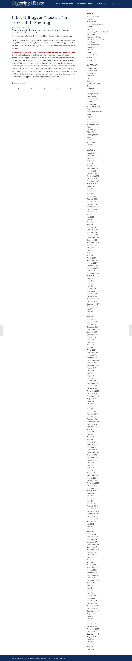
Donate (90, 27)
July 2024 (90, 217)
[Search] (105, 4)
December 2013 (92, 542)
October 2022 (92, 271)
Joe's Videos (91, 104)
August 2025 (91, 184)
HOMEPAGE (91, 34)
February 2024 (92, 230)
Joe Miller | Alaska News (96, 39)
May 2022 (90, 283)
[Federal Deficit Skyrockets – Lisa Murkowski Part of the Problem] (1, 330)
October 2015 (92, 486)
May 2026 (90, 161)
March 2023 (91, 258)
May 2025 (90, 191)
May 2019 (90, 375)
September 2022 (93, 273)
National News (92, 47)
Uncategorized (92, 135)
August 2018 (91, 399)
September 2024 (93, 212)
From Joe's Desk (93, 94)
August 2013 (91, 552)
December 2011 (92, 603)
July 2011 (90, 616)
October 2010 (92, 631)
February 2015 (92, 506)
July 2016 (90, 462)
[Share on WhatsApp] (44, 89)
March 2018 (91, 411)
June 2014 (90, 526)
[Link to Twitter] (115, 3)
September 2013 (93, 550)
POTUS (89, 119)
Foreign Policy (92, 91)
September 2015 (93, 488)
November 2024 (93, 207)
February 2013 (92, 567)
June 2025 (90, 189)
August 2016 (91, 460)
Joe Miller (27, 27)
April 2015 (90, 501)
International (92, 99)
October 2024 (92, 209)
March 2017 (91, 442)
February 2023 (92, 260)
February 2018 (92, 414)
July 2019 (90, 370)
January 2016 (92, 478)
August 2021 (91, 306)
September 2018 (93, 396)
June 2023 (90, 250)
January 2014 (92, 539)
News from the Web (94, 112)
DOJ (88, 78)
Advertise (90, 19)
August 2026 (91, 153)
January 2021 (92, 324)
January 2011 (92, 624)
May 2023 (90, 253)
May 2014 (90, 529)
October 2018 (92, 393)
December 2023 (92, 235)
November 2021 (93, 299)
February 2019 (92, 383)
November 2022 (93, 268)
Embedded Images (93, 83)
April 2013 (90, 562)
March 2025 (91, 196)
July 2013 (90, 555)
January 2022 (92, 294)
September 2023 (93, 242)
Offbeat (90, 50)
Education (90, 81)
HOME (89, 29)
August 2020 (91, 337)
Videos (89, 57)
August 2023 (91, 245)
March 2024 (91, 227)
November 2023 (93, 237)
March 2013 (91, 565)
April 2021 (90, 317)
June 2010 (90, 642)
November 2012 (93, 575)
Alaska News (91, 22)
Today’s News (92, 55)
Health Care (91, 96)
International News (94, 37)
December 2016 (92, 450)
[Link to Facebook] (118, 3)
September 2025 (93, 181)
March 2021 (91, 319)
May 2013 (90, 560)
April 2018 (90, 409)
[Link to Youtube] (112, 3)
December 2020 (92, 327)
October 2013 (92, 547)
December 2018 (92, 388)
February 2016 (92, 475)
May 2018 (90, 406)
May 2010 (90, 644)
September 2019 (93, 365)
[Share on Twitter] (31, 89)
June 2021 (90, 312)
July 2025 (90, 186)
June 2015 (90, 496)
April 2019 (90, 378)
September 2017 (93, 427)
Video (89, 140)
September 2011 (93, 611)
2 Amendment (92, 71)
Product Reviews (93, 124)
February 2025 (92, 199)
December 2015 (92, 480)
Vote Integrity (92, 142)
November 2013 (93, 544)
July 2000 (90, 649)
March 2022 (91, 289)
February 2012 (92, 598)
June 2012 (90, 588)
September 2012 (93, 580)
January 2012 (92, 601)
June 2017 (90, 434)
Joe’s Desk (91, 42)
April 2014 (90, 532)
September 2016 (93, 457)
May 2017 (90, 437)
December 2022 (92, 266)
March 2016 (91, 473)
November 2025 (93, 176)
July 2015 (90, 493)
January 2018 (92, 416)
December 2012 (92, 573)
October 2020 (92, 332)
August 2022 (91, 276)
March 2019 (91, 381)
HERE (63, 658)
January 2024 (92, 232)
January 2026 (92, 171)
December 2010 (92, 626)
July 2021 (90, 309)
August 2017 (91, 429)
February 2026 (92, 168)
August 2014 (91, 521)
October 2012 (92, 578)
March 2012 (91, 596)
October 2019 (92, 363)
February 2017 (92, 445)
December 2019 (92, 358)
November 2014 (93, 514)
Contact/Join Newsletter (96, 24)
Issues (89, 101)
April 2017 (90, 439)
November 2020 (93, 329)
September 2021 (93, 304)
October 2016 (92, 455)
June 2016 (90, 465)
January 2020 (92, 355)
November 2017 (93, 422)
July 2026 (90, 155)
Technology (91, 129)
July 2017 (90, 432)
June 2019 (90, 373)
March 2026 (91, 166)
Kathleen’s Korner (93, 45)
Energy (89, 86)
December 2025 (92, 173)
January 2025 (92, 202)
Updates (90, 137)
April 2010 (90, 647)
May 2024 (90, 222)
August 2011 (91, 613)
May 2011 (90, 621)
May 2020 (90, 345)
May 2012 (90, 590)
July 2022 (90, 278)
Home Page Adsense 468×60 (97, 32)
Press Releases (92, 122)
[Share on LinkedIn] (57, 89)
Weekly (89, 145)
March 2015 (91, 503)
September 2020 (93, 335)
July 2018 (90, 401)
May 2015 (90, 498)
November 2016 (93, 452)
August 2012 (91, 583)
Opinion (90, 52)
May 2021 (90, 314)
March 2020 (91, 350)
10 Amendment (92, 68)
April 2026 (90, 163)
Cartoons (90, 76)
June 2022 (90, 281)
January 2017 (92, 447)
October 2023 (92, 240)
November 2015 (93, 483)
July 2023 (90, 248)
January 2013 (92, 570)
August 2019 (91, 368)
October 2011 (92, 608)
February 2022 (92, 291)
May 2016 (90, 468)
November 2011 (93, 606)
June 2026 (90, 158)
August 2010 (91, 637)
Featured (90, 88)
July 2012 (90, 585)
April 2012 (90, 593)
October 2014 (92, 516)
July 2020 (90, 340)
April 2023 (90, 255)
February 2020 (92, 353)
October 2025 (92, 179)
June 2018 (90, 404)
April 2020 (90, 347)
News (89, 109)
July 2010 (90, 639)
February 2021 (92, 322)
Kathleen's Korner (93, 106)
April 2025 (90, 194)
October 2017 (92, 424)
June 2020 (90, 342)
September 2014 (93, 519)
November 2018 (93, 391)
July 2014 (90, 524)
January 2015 (92, 509)
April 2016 (90, 470)
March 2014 (91, 534)
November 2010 (93, 629)
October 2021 (92, 301)
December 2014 (92, 511)
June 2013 (90, 557)
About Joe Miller (93, 16)
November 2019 (93, 360)
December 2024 (92, 204)
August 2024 (91, 214)
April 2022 (90, 286)
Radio (89, 127)
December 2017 (92, 419)
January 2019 (92, 386)
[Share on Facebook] (18, 89)
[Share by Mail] (70, 89)
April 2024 (90, 225)
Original (90, 117)
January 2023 (92, 263)
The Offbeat (91, 132)
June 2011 (90, 619)
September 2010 (93, 634)
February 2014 (92, 537)
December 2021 (92, 296)
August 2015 (91, 491)
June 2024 (90, 219)
